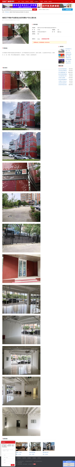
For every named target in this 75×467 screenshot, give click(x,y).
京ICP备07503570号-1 (28, 461)
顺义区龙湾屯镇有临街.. (62, 68)
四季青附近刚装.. (69, 54)
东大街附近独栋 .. (69, 59)
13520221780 (68, 52)
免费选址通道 (68, 9)
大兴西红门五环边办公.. (62, 81)
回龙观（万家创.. (19, 452)
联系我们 (19, 458)
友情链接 (34, 458)
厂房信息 (22, 1)
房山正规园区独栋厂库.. (62, 72)
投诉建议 (29, 458)
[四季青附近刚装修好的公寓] (61, 57)
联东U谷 (40, 9)
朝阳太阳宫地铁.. (32, 452)
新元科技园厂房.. (69, 48)
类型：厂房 (68, 50)
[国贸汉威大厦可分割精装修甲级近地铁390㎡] (48, 450)
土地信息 (31, 1)
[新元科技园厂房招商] (61, 52)
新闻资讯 (50, 1)
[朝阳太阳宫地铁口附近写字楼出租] (35, 450)
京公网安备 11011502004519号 (19, 461)
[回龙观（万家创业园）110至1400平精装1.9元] (22, 450)
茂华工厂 (48, 9)
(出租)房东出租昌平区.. (62, 82)
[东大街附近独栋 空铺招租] (61, 63)
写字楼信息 (36, 1)
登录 (72, 1)
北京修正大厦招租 (61, 77)
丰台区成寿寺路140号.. (62, 75)
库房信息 (27, 1)
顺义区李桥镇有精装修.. (62, 74)
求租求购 (45, 1)
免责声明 (24, 458)
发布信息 (39, 458)
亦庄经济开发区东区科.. (62, 84)
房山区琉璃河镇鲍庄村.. (62, 79)
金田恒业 (44, 9)
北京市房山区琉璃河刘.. (62, 70)
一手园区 (41, 1)
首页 (19, 1)
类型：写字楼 (18, 454)
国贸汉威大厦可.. (46, 452)
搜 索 (35, 9)
